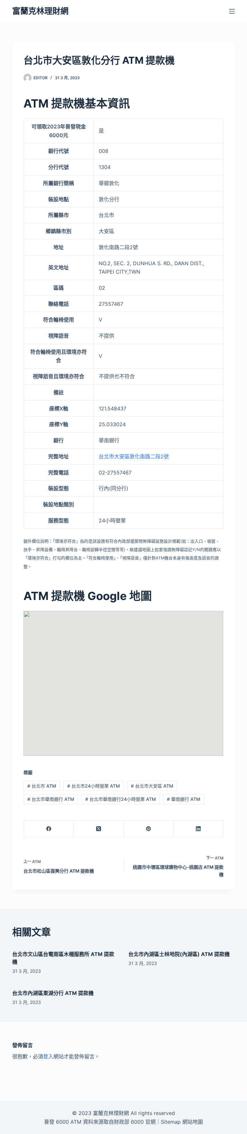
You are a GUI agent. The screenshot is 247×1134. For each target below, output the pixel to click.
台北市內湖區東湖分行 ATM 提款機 (53, 993)
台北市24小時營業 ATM (93, 786)
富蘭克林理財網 (40, 11)
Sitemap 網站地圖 (182, 1122)
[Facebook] (49, 829)
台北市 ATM (41, 786)
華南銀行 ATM (183, 799)
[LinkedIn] (199, 829)
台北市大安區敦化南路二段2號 (134, 456)
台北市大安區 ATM (152, 786)
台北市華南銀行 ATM (50, 799)
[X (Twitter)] (99, 829)
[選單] (232, 11)
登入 (48, 1056)
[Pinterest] (149, 829)
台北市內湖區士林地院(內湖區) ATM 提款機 (179, 954)
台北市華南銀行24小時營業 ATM (120, 799)
